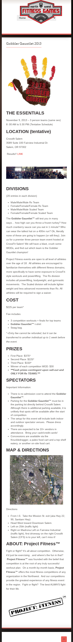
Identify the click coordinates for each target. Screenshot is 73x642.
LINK (20, 153)
